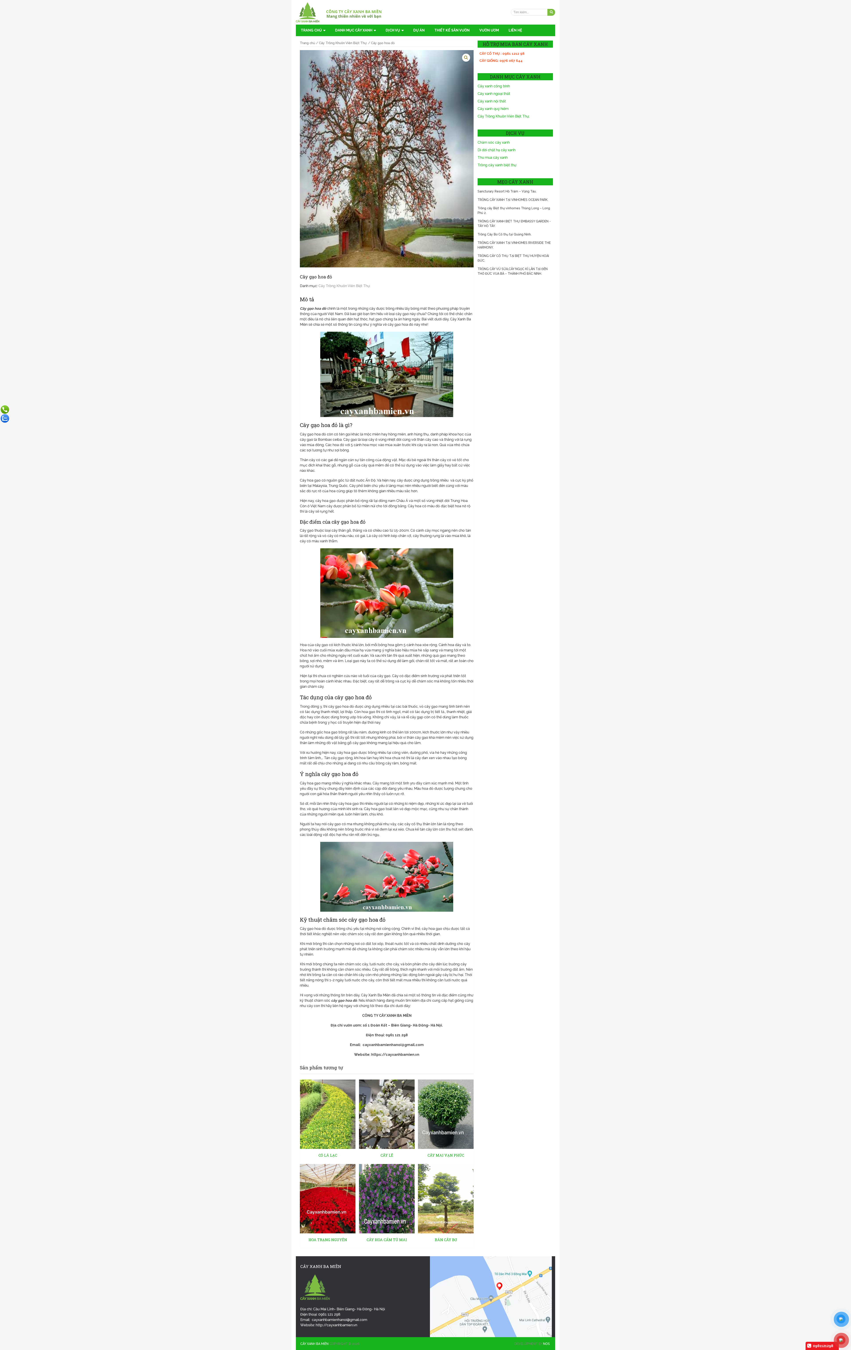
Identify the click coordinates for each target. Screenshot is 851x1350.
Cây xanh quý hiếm (493, 109)
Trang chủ (311, 30)
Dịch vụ (393, 30)
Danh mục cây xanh (353, 30)
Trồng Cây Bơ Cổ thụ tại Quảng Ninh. (504, 234)
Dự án (419, 30)
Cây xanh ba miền (314, 1344)
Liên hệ (515, 30)
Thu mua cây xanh (493, 157)
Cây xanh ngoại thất (494, 94)
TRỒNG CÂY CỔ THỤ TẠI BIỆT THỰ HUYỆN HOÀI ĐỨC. (513, 258)
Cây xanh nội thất (492, 101)
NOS (546, 1344)
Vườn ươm (489, 30)
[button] (466, 58)
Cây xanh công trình (494, 86)
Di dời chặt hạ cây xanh (496, 150)
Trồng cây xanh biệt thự (497, 165)
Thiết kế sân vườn (452, 30)
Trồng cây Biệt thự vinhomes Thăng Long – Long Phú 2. (514, 210)
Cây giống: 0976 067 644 (501, 61)
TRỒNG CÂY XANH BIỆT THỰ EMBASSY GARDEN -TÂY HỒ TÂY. (514, 223)
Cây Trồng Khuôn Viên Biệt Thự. (343, 43)
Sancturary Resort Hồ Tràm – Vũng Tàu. (507, 191)
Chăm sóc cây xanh (494, 142)
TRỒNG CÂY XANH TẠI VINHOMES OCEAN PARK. (513, 200)
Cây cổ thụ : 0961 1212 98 (502, 54)
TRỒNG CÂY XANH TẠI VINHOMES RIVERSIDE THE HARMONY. (514, 245)
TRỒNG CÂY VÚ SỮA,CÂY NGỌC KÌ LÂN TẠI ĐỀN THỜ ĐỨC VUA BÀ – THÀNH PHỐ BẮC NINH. (513, 271)
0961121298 (823, 1346)
